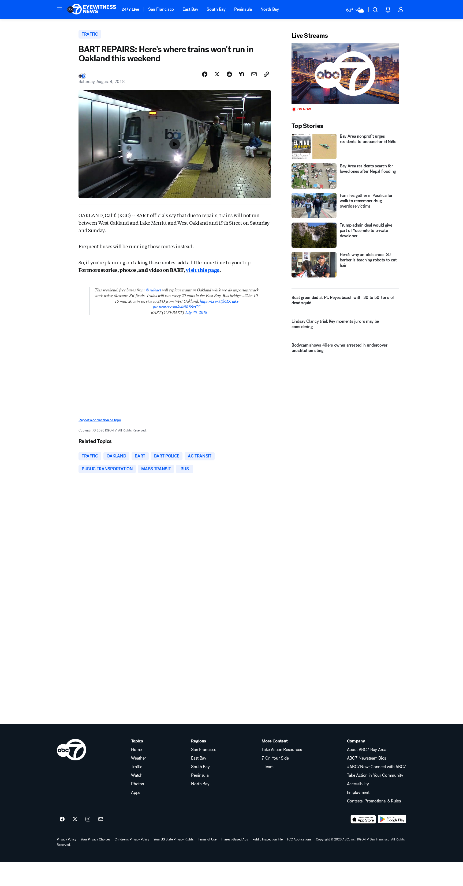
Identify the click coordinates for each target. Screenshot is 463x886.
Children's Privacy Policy (132, 839)
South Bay (216, 9)
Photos (137, 784)
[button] (59, 9)
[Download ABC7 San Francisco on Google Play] (392, 819)
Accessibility (358, 784)
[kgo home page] (71, 749)
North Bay (269, 9)
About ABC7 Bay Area (366, 750)
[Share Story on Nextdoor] (241, 74)
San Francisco (161, 9)
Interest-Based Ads (234, 839)
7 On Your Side (275, 758)
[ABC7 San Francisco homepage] (91, 10)
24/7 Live (130, 9)
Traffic (136, 767)
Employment (358, 792)
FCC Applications (299, 839)
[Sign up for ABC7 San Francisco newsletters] (100, 819)
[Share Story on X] (217, 74)
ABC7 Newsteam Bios (366, 758)
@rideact (153, 289)
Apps (135, 792)
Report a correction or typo (100, 420)
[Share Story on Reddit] (229, 74)
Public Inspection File (267, 839)
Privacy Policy (66, 839)
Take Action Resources (282, 750)
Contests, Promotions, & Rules (374, 801)
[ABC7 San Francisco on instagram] (88, 819)
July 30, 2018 (196, 312)
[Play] (345, 73)
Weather (138, 758)
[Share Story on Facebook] (204, 74)
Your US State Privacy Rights (174, 839)
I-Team (267, 767)
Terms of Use (207, 839)
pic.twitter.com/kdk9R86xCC (176, 306)
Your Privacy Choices (95, 839)
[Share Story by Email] (254, 74)
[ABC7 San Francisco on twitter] (75, 819)
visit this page (202, 269)
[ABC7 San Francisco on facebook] (62, 819)
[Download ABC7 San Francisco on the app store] (363, 819)
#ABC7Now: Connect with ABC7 (376, 767)
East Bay (190, 9)
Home (136, 750)
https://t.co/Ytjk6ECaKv (219, 301)
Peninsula (243, 9)
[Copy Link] (266, 74)
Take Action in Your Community (375, 775)
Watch (136, 775)
